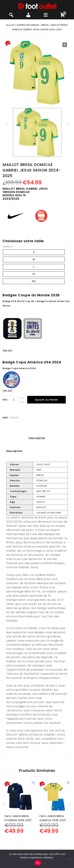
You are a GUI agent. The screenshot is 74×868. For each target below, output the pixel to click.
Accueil (10, 25)
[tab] (37, 438)
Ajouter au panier (46, 399)
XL (33, 274)
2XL (34, 281)
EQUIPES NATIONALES (28, 25)
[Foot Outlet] (37, 6)
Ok (37, 862)
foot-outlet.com (23, 698)
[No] (69, 859)
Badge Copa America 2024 (19, 368)
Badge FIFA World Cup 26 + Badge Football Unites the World (36, 303)
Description (37, 438)
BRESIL (45, 25)
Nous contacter (17, 747)
